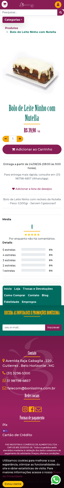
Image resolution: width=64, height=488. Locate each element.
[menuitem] (8, 289)
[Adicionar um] (20, 139)
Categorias (12, 19)
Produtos (11, 28)
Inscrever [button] (53, 327)
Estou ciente (13, 484)
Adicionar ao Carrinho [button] (33, 149)
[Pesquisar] (60, 12)
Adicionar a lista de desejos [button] (33, 188)
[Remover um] (5, 139)
